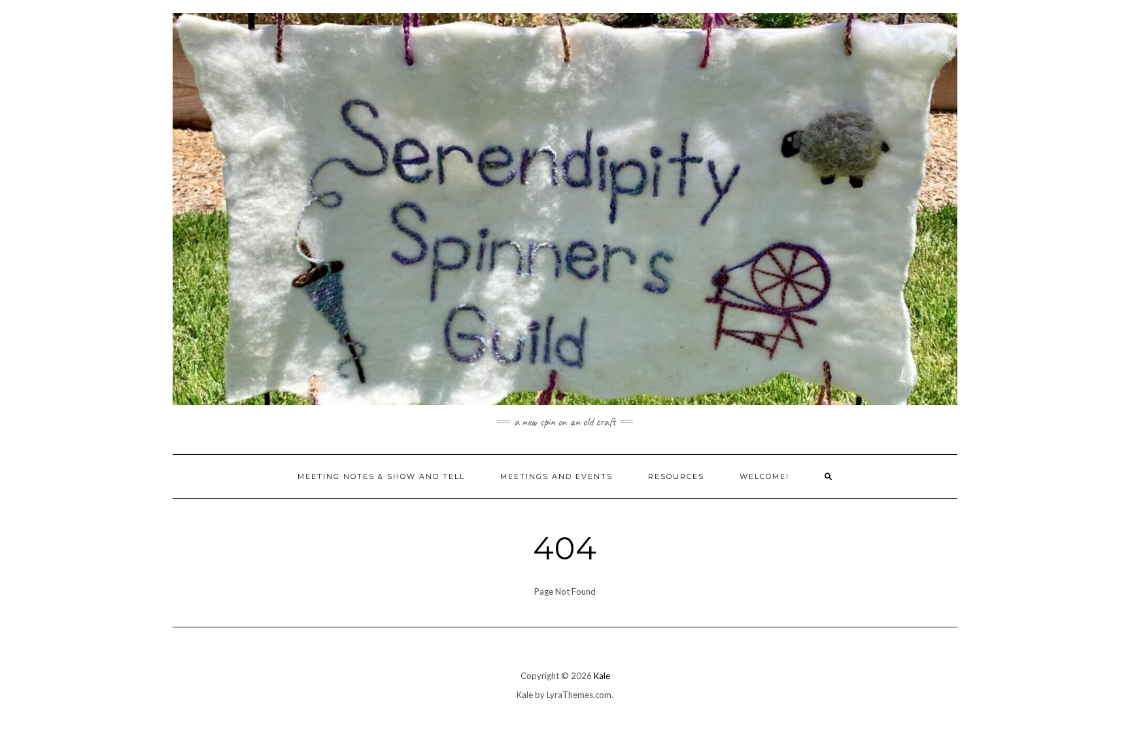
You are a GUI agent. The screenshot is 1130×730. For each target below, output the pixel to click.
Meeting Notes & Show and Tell (381, 476)
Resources (676, 476)
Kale (602, 676)
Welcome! (764, 476)
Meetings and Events (556, 476)
